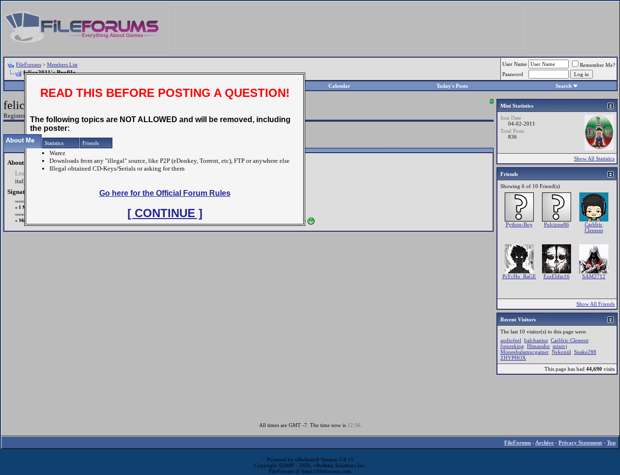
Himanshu (538, 346)
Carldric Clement (594, 227)
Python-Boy (519, 224)
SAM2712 (593, 276)
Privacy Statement (580, 442)
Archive (544, 442)
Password (512, 74)
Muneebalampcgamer (524, 352)
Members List (62, 64)
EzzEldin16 (556, 276)
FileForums (28, 64)
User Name (514, 64)
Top (611, 442)
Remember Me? (597, 65)
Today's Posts (452, 86)
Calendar (339, 86)
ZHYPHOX (513, 358)
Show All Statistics (594, 158)
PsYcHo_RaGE (519, 276)
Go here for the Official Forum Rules (165, 193)
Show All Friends (595, 304)
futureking (512, 346)
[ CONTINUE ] (164, 213)
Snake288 (585, 352)
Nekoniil (561, 352)
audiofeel (510, 340)
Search (564, 86)
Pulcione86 (556, 224)
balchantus (536, 340)
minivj (560, 346)
